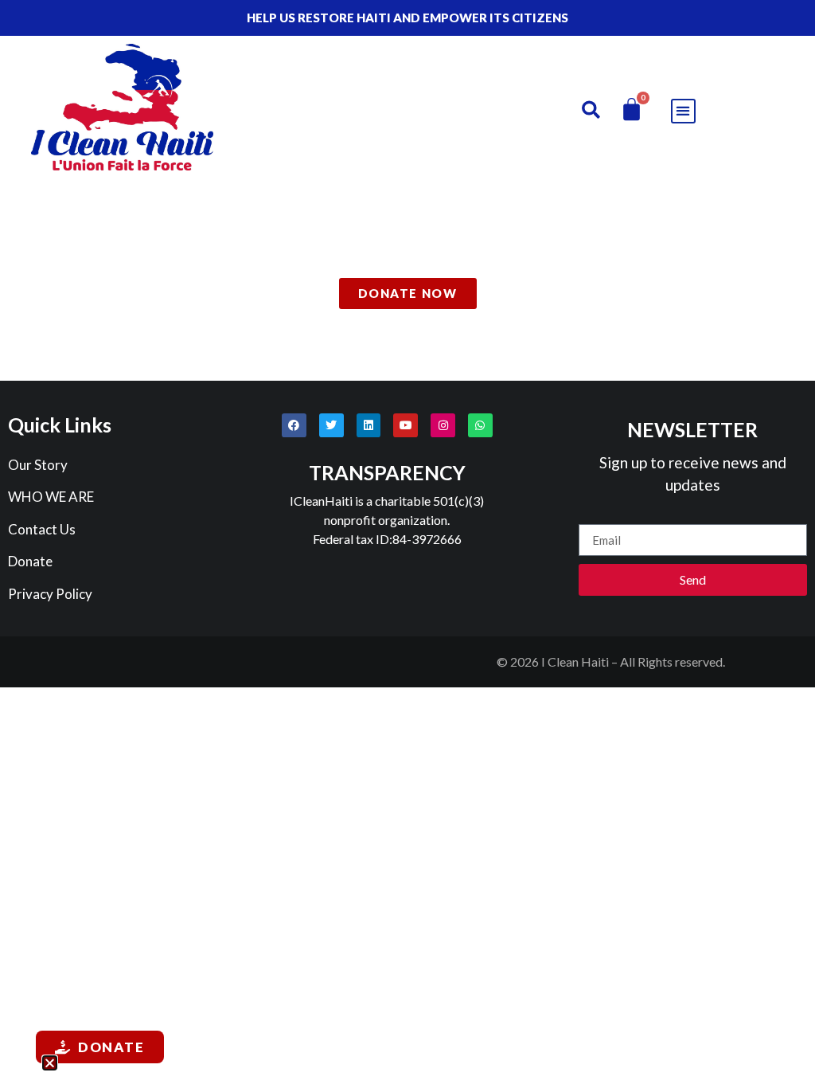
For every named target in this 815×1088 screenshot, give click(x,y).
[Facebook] (294, 425)
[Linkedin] (369, 425)
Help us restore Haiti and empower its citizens (407, 17)
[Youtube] (405, 425)
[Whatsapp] (480, 425)
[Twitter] (331, 425)
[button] (591, 109)
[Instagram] (443, 425)
